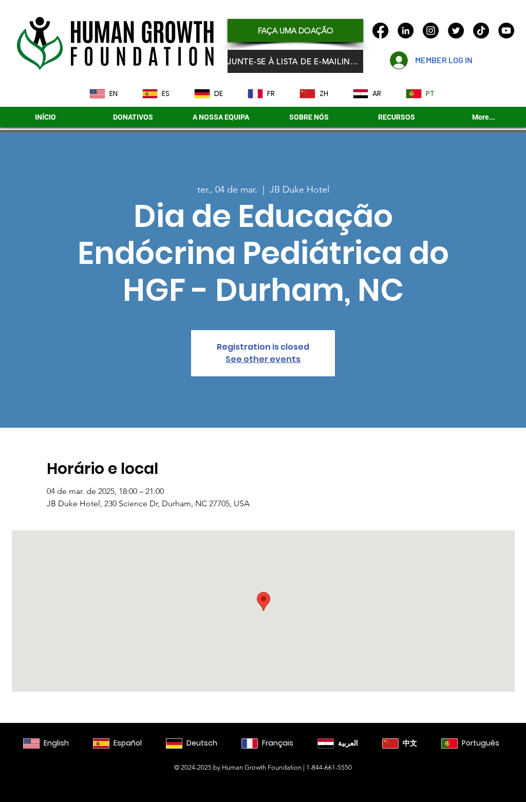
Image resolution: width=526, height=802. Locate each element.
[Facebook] (380, 31)
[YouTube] (506, 31)
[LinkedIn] (406, 31)
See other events (263, 359)
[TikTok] (481, 31)
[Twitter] (456, 31)
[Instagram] (431, 31)
